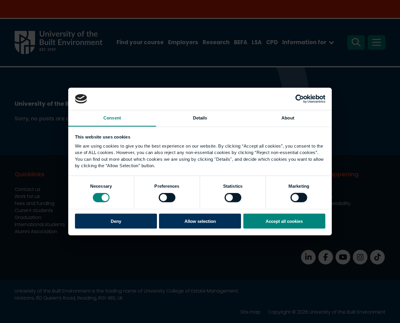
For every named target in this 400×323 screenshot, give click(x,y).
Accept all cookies (284, 220)
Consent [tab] (112, 117)
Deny (116, 220)
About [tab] (287, 117)
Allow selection (200, 220)
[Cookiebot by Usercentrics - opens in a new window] (299, 98)
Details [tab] (200, 117)
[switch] (167, 197)
